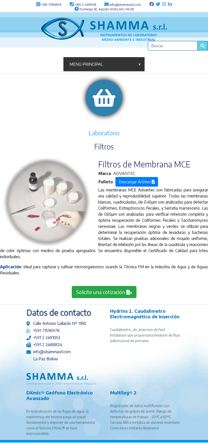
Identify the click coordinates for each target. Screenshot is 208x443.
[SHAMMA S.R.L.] (57, 376)
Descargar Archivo (135, 181)
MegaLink (90, 383)
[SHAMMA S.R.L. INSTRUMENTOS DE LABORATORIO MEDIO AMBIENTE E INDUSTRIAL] (104, 28)
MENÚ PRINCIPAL (105, 64)
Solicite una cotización (101, 292)
